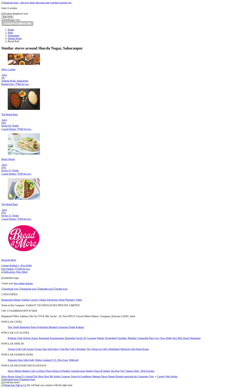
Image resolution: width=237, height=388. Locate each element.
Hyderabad (42, 327)
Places (104, 376)
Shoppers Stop (15, 360)
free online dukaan (23, 283)
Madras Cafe (28, 371)
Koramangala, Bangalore (62, 338)
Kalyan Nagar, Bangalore (36, 338)
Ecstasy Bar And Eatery (47, 349)
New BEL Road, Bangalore (186, 338)
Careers (161, 376)
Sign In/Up (7, 17)
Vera (151, 376)
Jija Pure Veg (117, 371)
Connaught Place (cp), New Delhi (154, 338)
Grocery (34, 299)
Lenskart (47, 360)
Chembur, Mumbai (126, 338)
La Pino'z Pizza (44, 371)
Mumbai (53, 327)
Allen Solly (29, 360)
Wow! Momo (14, 371)
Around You (31, 376)
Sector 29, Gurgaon (86, 338)
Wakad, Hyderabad (106, 338)
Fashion (26, 299)
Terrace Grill (14, 349)
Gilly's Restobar (78, 349)
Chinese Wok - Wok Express (139, 371)
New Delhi (13, 327)
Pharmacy (70, 299)
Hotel (62, 299)
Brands (119, 376)
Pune (33, 327)
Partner (111, 376)
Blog (40, 376)
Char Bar (64, 349)
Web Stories (171, 376)
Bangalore (25, 327)
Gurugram (63, 327)
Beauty (17, 299)
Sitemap (96, 376)
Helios (38, 360)
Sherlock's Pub (127, 349)
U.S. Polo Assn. (60, 360)
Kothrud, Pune (15, 338)
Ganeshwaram (77, 371)
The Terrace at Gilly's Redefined (103, 349)
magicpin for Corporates (136, 376)
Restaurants (7, 299)
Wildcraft (73, 360)
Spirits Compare (62, 376)
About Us (20, 376)
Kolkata (80, 327)
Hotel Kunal (142, 349)
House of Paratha (61, 371)
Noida (72, 327)
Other (79, 299)
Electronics (52, 299)
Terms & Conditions (81, 376)
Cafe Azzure (27, 349)
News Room (7, 376)
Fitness (42, 299)
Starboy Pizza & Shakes (98, 371)
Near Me (48, 376)
